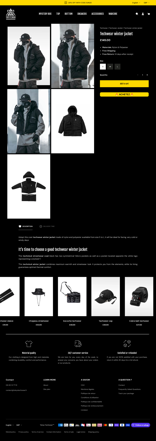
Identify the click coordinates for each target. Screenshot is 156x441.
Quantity (103, 75)
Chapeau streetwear (34, 321)
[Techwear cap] (101, 296)
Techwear (104, 28)
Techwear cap (101, 321)
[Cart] (149, 14)
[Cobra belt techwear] (134, 296)
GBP (145, 3)
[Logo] (11, 13)
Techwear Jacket (116, 28)
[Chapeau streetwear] (34, 296)
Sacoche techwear (67, 321)
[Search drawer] (137, 14)
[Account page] (143, 14)
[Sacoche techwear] (67, 296)
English (135, 3)
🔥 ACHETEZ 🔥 (124, 94)
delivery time (49, 226)
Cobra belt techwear (134, 321)
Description (27, 226)
